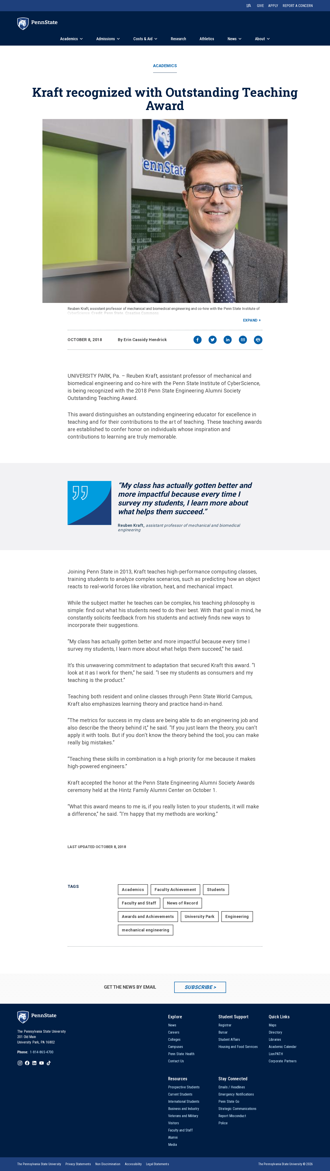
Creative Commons (142, 313)
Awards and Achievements (148, 916)
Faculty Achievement (175, 889)
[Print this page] (258, 340)
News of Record (182, 903)
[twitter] (213, 340)
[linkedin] (228, 340)
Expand (250, 320)
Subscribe (198, 987)
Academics (165, 66)
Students (216, 889)
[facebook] (198, 340)
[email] (243, 340)
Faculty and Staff (139, 903)
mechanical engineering (145, 930)
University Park (200, 916)
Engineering (237, 916)
